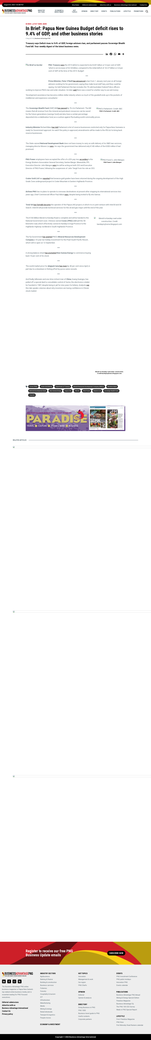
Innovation (82, 976)
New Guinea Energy (55, 391)
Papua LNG (68, 391)
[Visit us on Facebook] (9, 981)
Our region (82, 982)
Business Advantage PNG (42, 38)
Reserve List (97, 391)
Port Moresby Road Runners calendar (129, 1025)
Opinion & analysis (85, 998)
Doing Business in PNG (86, 1007)
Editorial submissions (89, 5)
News (45, 24)
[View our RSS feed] (19, 981)
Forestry (43, 991)
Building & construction (48, 982)
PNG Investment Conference (126, 976)
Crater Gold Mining (46, 386)
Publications (115, 11)
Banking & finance (46, 979)
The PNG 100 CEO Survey (125, 1007)
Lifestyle (127, 11)
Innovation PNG (122, 982)
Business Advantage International (125, 5)
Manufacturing (45, 1003)
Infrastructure (45, 1000)
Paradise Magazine (123, 1001)
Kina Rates (75, 5)
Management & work (85, 979)
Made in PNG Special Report (126, 1010)
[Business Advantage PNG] (17, 11)
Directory (94, 11)
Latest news (37, 24)
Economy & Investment (59, 11)
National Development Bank (37, 391)
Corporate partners (85, 1019)
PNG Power (86, 391)
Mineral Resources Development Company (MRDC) (88, 386)
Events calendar (122, 985)
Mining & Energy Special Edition (127, 998)
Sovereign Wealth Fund (111, 391)
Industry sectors (41, 11)
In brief (28, 24)
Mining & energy (46, 1009)
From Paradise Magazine (125, 1019)
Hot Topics (74, 11)
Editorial (81, 995)
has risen (63, 266)
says (62, 65)
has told (55, 127)
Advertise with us (105, 5)
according (84, 159)
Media (42, 1006)
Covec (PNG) (33, 386)
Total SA (32, 395)
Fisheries (43, 988)
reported (46, 178)
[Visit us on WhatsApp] (14, 981)
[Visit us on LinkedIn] (4, 981)
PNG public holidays (123, 979)
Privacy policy (7, 1014)
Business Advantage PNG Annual (128, 995)
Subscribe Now (116, 953)
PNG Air (77, 391)
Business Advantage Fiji (125, 1004)
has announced (79, 81)
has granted (47, 237)
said (75, 90)
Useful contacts (84, 1016)
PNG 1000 (82, 1010)
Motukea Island (112, 386)
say (87, 285)
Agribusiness (45, 976)
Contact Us (143, 5)
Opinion (84, 11)
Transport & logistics (47, 1015)
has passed (62, 108)
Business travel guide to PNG (89, 1013)
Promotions (138, 11)
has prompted (50, 253)
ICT (41, 997)
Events (104, 11)
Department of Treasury (63, 386)
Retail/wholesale (46, 1012)
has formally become (42, 205)
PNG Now (120, 1022)
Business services (47, 985)
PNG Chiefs (82, 985)
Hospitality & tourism (47, 994)
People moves (45, 1018)
